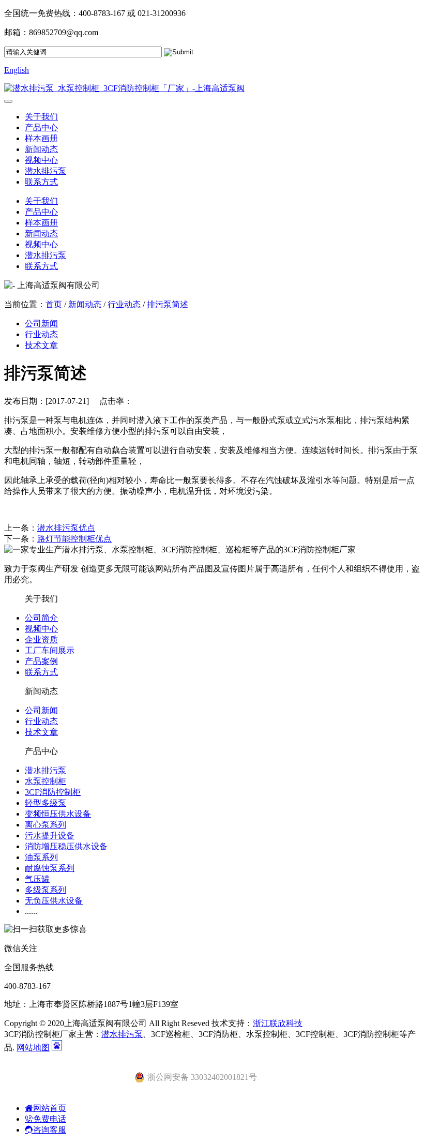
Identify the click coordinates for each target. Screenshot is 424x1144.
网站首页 (49, 1108)
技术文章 (41, 345)
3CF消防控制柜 (53, 792)
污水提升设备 (49, 835)
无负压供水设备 (54, 900)
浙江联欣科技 (277, 1023)
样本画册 (41, 138)
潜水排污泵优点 (66, 527)
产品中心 (41, 127)
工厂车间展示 (49, 650)
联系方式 (41, 181)
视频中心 (41, 160)
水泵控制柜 (45, 781)
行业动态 (124, 304)
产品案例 (41, 661)
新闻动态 (41, 149)
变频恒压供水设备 (58, 813)
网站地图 (33, 1047)
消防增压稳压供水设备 (66, 846)
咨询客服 (49, 1129)
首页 (54, 304)
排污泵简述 (167, 304)
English (16, 70)
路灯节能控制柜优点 (74, 538)
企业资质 (41, 639)
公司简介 (41, 617)
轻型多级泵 (45, 803)
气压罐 (37, 879)
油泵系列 (41, 857)
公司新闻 (41, 323)
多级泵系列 (45, 889)
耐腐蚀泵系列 (49, 868)
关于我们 (41, 116)
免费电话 (49, 1119)
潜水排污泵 (45, 171)
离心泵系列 (45, 824)
